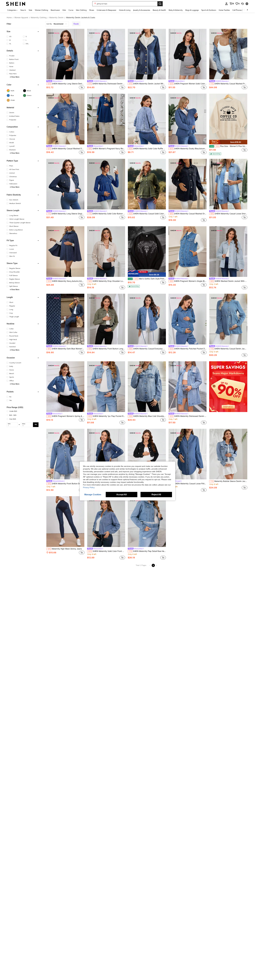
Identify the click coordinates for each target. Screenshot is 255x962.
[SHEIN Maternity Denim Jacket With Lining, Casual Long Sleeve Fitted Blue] (147, 54)
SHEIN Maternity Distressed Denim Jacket (106, 84)
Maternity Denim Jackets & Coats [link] (80, 17)
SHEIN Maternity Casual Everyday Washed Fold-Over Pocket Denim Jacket (147, 349)
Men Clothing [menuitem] (81, 10)
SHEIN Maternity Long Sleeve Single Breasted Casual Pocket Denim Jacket (65, 214)
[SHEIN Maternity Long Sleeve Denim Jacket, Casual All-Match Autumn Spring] (65, 54)
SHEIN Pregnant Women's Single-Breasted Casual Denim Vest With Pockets (188, 281)
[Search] (160, 3)
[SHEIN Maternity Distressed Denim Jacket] (106, 54)
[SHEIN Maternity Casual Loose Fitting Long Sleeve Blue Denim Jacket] (188, 454)
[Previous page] (150, 565)
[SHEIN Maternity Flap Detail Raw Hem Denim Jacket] (147, 521)
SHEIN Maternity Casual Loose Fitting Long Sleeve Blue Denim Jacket (188, 484)
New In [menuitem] (23, 10)
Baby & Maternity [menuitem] (176, 10)
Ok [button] (36, 425)
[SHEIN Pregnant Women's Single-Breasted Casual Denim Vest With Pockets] (188, 251)
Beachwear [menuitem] (55, 10)
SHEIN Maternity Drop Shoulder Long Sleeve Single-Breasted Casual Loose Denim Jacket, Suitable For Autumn (106, 281)
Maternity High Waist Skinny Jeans (64, 549)
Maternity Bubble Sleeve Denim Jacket (228, 481)
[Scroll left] (244, 10)
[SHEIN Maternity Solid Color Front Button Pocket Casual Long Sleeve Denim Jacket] (106, 521)
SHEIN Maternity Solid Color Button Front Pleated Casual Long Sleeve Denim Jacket (106, 214)
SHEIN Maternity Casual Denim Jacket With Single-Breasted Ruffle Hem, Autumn (228, 349)
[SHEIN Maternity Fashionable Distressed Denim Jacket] (106, 454)
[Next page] (156, 565)
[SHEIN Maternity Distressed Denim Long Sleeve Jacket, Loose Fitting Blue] (188, 386)
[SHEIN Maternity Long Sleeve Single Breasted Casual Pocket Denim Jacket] (65, 184)
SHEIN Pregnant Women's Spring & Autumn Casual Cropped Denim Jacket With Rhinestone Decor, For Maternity (65, 416)
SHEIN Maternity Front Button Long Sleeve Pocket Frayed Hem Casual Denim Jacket (106, 349)
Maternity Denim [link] (56, 17)
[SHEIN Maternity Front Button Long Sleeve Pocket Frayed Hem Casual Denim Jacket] (106, 319)
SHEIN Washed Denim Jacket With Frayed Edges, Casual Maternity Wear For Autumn (228, 281)
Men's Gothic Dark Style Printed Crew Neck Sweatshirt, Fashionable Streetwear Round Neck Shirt (147, 279)
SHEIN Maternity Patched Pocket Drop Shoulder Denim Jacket (188, 349)
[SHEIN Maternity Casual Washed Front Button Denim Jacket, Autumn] (228, 54)
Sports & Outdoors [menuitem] (208, 10)
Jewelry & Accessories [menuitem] (141, 10)
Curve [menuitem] (71, 10)
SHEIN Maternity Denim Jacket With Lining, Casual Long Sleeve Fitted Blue (147, 84)
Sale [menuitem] (30, 10)
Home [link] (9, 17)
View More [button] (15, 77)
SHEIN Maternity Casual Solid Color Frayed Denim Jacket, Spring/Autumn (147, 214)
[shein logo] (15, 4)
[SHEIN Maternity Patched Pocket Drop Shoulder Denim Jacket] (188, 319)
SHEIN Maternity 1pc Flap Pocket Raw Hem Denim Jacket (106, 416)
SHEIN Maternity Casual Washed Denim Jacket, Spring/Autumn (65, 149)
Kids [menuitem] (64, 10)
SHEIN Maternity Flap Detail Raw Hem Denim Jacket (147, 551)
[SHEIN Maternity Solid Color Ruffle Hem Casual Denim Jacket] (147, 119)
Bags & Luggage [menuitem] (192, 10)
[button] (242, 3)
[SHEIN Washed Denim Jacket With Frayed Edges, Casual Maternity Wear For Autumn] (228, 251)
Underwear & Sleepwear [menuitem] (106, 10)
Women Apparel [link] (21, 17)
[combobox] (57, 24)
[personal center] (226, 3)
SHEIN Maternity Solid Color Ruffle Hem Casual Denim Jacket (147, 149)
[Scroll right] (247, 10)
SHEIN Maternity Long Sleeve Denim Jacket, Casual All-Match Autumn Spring (65, 84)
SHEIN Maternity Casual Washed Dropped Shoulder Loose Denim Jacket (188, 214)
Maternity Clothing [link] (39, 17)
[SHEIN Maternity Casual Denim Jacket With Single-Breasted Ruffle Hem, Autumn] (228, 319)
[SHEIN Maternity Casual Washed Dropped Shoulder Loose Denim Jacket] (188, 184)
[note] (228, 142)
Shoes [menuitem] (91, 10)
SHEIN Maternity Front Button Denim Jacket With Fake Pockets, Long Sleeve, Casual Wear (65, 484)
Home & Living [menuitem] (124, 10)
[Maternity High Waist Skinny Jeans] (65, 521)
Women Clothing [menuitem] (41, 10)
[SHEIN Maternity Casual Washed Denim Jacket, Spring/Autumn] (65, 119)
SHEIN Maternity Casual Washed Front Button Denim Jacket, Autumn (228, 84)
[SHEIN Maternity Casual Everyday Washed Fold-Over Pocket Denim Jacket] (147, 319)
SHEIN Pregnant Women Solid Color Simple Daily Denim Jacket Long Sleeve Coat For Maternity (188, 84)
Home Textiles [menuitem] (224, 10)
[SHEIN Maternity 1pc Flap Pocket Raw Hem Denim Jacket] (106, 386)
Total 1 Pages (141, 565)
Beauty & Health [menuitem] (159, 10)
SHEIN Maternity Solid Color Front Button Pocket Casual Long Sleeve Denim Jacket (106, 551)
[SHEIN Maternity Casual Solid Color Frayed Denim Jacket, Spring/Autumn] (147, 184)
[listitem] (65, 59)
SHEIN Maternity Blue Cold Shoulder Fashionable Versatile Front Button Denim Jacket (147, 416)
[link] (231, 3)
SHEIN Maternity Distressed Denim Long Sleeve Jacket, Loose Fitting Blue (188, 416)
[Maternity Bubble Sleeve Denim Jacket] (228, 454)
